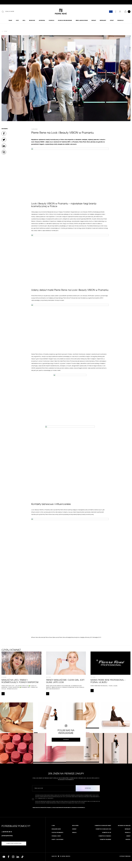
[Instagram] (13, 857)
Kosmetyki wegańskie (105, 839)
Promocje (127, 832)
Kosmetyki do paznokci (105, 836)
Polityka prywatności (57, 832)
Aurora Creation (65, 856)
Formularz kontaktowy (14, 843)
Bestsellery (127, 829)
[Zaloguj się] (120, 11)
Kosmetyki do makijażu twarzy (103, 825)
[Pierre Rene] (61, 12)
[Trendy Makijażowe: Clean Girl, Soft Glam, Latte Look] (47, 693)
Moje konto (75, 825)
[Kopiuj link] (4, 152)
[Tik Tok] (22, 857)
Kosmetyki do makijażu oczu (103, 829)
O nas (53, 825)
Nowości (128, 839)
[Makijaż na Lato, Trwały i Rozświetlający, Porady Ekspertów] (3, 693)
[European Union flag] (111, 11)
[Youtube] (4, 857)
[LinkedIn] (4, 146)
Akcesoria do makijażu (124, 825)
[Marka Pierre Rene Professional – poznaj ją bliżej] (92, 690)
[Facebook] (4, 133)
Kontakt (74, 829)
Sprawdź (66, 739)
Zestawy (128, 836)
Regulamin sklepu (56, 829)
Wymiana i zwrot (56, 836)
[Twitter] (4, 139)
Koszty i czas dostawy (57, 839)
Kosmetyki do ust (106, 832)
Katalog (74, 832)
